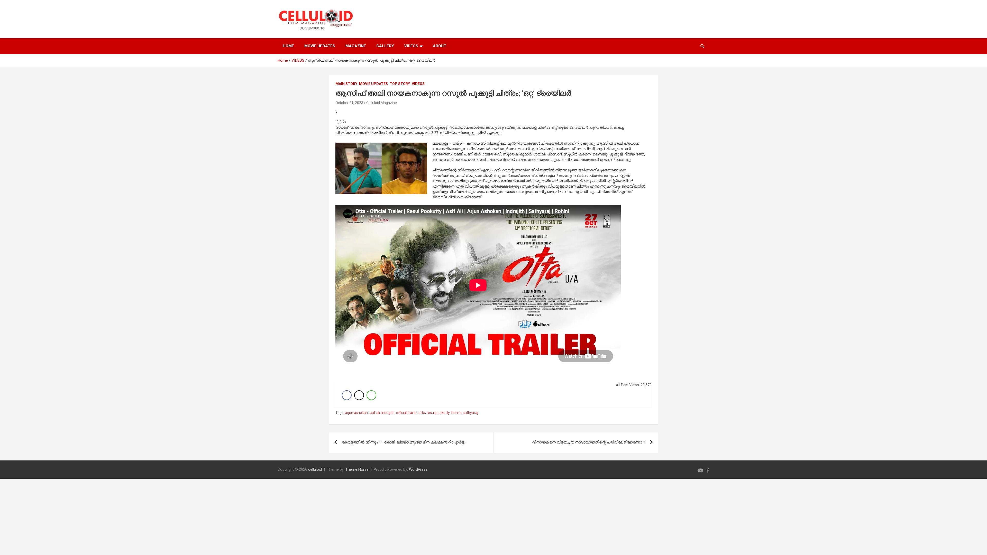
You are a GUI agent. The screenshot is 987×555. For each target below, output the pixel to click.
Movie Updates (373, 84)
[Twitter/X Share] (359, 395)
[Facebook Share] (347, 395)
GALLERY (385, 46)
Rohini (456, 413)
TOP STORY (400, 84)
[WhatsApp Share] (371, 395)
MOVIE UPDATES (319, 46)
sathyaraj (470, 413)
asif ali (374, 413)
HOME (288, 46)
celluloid (315, 469)
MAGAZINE (355, 46)
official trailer (406, 413)
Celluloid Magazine (381, 103)
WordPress (418, 469)
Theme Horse (357, 469)
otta (421, 413)
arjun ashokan (356, 413)
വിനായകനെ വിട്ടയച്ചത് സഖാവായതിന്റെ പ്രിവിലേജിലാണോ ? (588, 442)
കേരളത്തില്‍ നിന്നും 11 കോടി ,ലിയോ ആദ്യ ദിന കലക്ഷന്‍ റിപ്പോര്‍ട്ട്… (404, 442)
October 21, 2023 (349, 103)
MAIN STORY (346, 84)
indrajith (388, 413)
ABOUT (439, 46)
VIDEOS (411, 46)
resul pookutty (438, 413)
